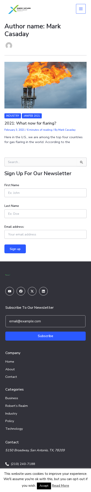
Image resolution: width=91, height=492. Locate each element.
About (10, 369)
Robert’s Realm (16, 406)
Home (9, 361)
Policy (9, 421)
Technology (14, 428)
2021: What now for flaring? (30, 123)
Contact (11, 377)
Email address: (14, 227)
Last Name (11, 206)
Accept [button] (44, 486)
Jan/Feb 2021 (32, 115)
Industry (12, 115)
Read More (60, 485)
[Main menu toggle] (81, 9)
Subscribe (45, 336)
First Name (11, 185)
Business (11, 398)
